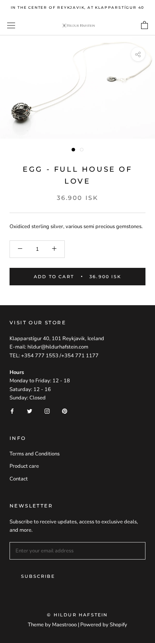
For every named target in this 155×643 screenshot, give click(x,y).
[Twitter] (29, 411)
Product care (24, 466)
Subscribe (38, 576)
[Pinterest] (64, 411)
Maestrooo (64, 624)
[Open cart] (144, 25)
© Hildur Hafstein (77, 615)
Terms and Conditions (35, 453)
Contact (19, 478)
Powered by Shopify (103, 624)
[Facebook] (12, 411)
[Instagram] (47, 411)
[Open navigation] (11, 25)
